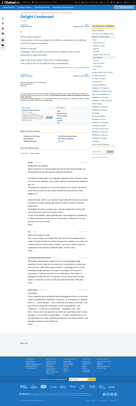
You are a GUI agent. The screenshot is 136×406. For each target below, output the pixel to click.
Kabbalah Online (50, 370)
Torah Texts (92, 386)
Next (81, 25)
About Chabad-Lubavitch (104, 361)
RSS (65, 371)
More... (59, 123)
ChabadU (53, 386)
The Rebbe (100, 363)
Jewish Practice (8, 7)
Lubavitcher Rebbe (42, 94)
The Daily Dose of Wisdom (29, 13)
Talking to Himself (29, 141)
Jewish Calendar (68, 363)
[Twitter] (107, 394)
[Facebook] (104, 394)
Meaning (59, 118)
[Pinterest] (111, 394)
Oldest (38, 153)
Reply (30, 225)
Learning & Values (24, 7)
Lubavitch (53, 393)
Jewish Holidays (86, 361)
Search (65, 368)
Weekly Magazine (30, 368)
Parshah (84, 368)
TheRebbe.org (50, 373)
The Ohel (99, 365)
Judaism (72, 395)
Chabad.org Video (51, 361)
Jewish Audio (85, 371)
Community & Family (42, 7)
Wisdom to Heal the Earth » (31, 110)
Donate (120, 2)
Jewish (78, 395)
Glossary (66, 370)
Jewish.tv (43, 386)
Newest (33, 153)
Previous (26, 25)
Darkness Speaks (62, 116)
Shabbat (84, 365)
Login (78, 2)
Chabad (49, 393)
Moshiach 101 (50, 366)
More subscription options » (101, 157)
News (73, 386)
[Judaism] (11, 2)
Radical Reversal (62, 113)
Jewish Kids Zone (51, 368)
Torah (68, 395)
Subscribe (66, 366)
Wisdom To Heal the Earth (50, 13)
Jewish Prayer (86, 370)
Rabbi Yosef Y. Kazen (56, 395)
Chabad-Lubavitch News (103, 366)
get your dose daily (43, 95)
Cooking (82, 386)
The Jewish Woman (51, 363)
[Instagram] (115, 394)
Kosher (84, 366)
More (95, 69)
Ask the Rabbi (95, 2)
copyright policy (48, 100)
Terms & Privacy (103, 400)
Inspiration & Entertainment (63, 7)
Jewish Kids (112, 386)
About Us (94, 400)
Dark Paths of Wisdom (66, 138)
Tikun (58, 111)
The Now (59, 120)
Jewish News (49, 365)
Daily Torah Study (68, 365)
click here (28, 97)
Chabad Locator (101, 368)
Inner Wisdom (67, 13)
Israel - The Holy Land (52, 371)
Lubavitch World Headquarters (84, 393)
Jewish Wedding (86, 363)
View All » (61, 141)
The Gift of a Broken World (67, 136)
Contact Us (113, 400)
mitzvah (25, 51)
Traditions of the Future (31, 136)
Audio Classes (63, 386)
